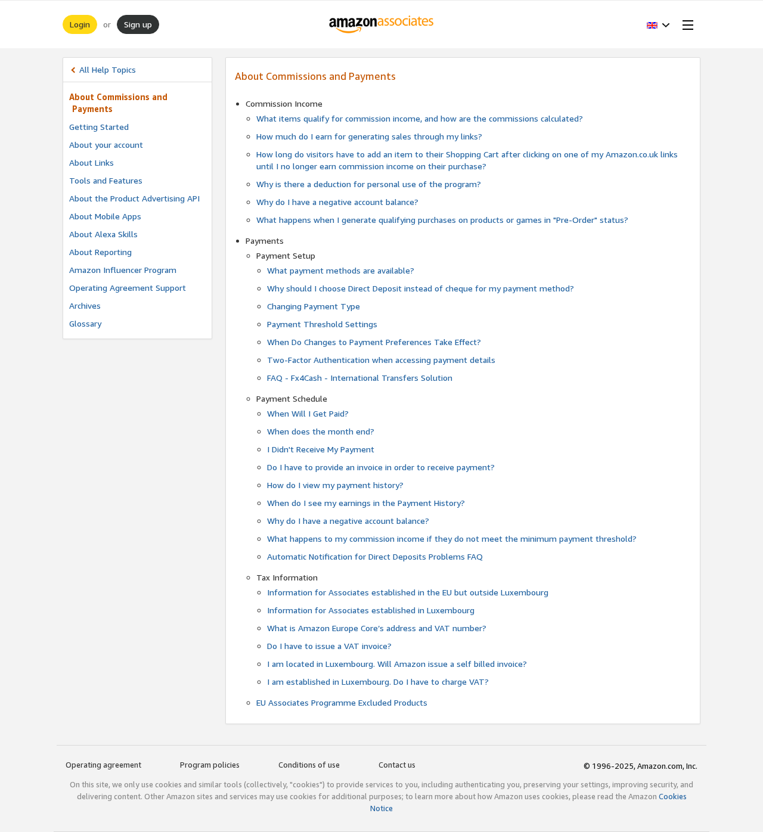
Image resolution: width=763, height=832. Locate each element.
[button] (658, 24)
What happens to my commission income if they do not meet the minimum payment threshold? (452, 538)
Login (80, 24)
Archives (85, 305)
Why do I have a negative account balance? (337, 202)
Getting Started (99, 127)
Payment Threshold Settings (322, 324)
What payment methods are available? (340, 270)
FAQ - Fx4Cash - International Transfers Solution (359, 377)
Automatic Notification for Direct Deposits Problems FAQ (375, 556)
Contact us (397, 764)
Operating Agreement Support (127, 287)
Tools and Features (105, 180)
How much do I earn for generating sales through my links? (369, 136)
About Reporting (100, 252)
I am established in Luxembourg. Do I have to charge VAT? (378, 681)
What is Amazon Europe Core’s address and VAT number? (376, 628)
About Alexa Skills (103, 234)
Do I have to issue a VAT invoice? (329, 646)
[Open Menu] (685, 24)
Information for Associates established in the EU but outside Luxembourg (407, 592)
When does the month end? (320, 431)
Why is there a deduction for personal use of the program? (368, 184)
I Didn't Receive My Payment (320, 449)
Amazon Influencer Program (122, 270)
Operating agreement (103, 764)
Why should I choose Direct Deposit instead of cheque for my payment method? (420, 288)
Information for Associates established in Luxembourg (370, 610)
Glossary (85, 323)
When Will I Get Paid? (308, 413)
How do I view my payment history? (335, 485)
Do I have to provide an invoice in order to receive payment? (381, 467)
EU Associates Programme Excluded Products (341, 702)
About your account (106, 144)
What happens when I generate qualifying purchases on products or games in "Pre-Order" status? (442, 220)
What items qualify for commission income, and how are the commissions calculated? (419, 118)
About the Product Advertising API (134, 198)
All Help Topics (107, 69)
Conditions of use (309, 764)
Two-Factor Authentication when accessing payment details (381, 360)
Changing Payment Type (313, 306)
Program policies (210, 764)
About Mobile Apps (105, 216)
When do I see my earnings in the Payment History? (366, 503)
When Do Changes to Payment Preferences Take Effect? (374, 342)
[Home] (382, 24)
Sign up (138, 24)
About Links (91, 162)
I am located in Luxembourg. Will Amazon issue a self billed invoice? (397, 664)
